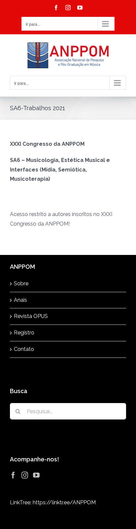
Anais (20, 300)
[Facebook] (13, 475)
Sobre (21, 283)
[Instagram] (24, 475)
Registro (24, 332)
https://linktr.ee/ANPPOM (64, 502)
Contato (24, 349)
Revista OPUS (31, 316)
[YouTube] (36, 475)
